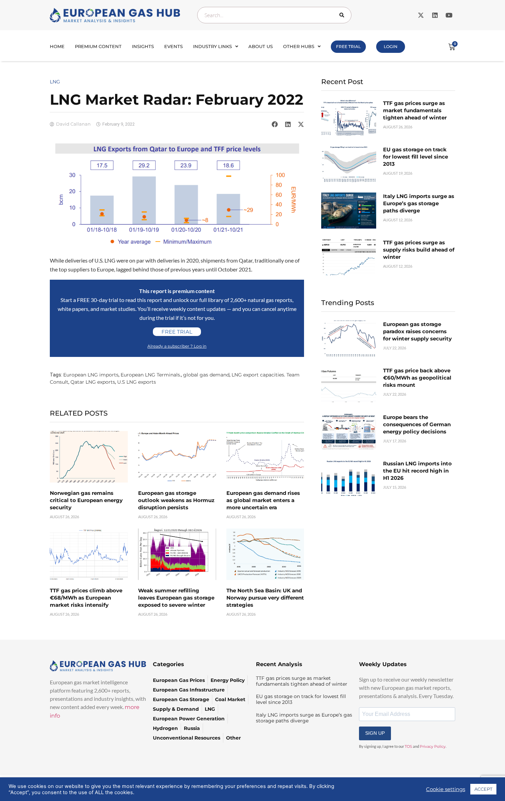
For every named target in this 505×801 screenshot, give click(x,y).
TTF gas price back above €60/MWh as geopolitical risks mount (417, 377)
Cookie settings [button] (445, 789)
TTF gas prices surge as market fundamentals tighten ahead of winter (415, 110)
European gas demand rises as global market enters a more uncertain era (263, 500)
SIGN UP (375, 733)
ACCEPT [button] (483, 789)
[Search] (343, 15)
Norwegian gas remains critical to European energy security (86, 500)
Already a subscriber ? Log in (176, 346)
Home (57, 46)
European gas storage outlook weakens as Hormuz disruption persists (176, 500)
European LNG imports (91, 375)
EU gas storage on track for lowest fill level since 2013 (415, 156)
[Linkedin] (435, 15)
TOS (408, 746)
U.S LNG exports (136, 382)
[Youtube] (449, 15)
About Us (260, 46)
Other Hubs (298, 46)
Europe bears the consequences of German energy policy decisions (417, 424)
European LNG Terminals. (151, 375)
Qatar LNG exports (92, 382)
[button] (274, 124)
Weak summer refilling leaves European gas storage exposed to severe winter (176, 597)
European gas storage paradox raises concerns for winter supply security (417, 331)
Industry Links (212, 46)
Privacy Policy (433, 746)
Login (390, 46)
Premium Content (98, 46)
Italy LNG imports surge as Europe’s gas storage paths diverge (418, 203)
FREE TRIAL (348, 46)
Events (173, 46)
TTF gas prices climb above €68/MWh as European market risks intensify (86, 597)
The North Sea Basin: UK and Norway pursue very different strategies (265, 597)
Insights (143, 46)
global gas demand (206, 375)
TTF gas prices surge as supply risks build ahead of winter (418, 249)
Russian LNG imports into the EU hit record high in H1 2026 (417, 470)
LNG (55, 82)
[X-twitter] (421, 15)
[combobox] (274, 15)
